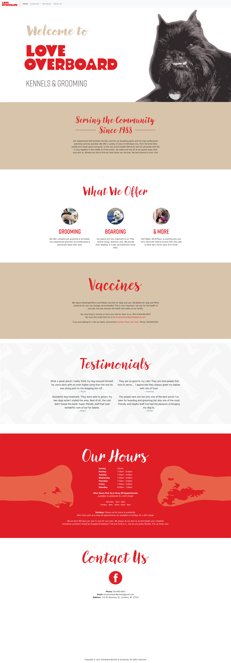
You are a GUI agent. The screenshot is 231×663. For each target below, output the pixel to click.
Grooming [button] (34, 4)
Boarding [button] (46, 4)
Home (25, 4)
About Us (58, 4)
